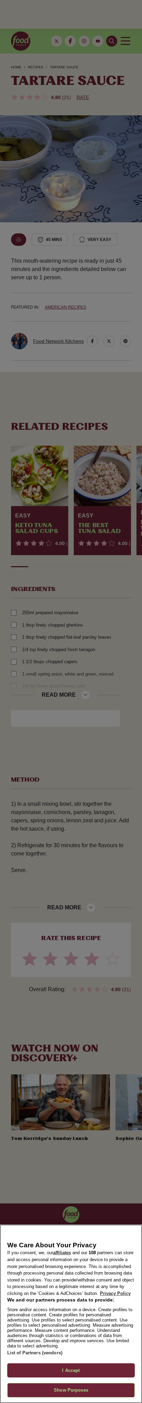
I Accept (71, 1370)
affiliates (62, 1252)
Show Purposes (71, 1390)
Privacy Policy (115, 1293)
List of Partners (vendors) (34, 1352)
